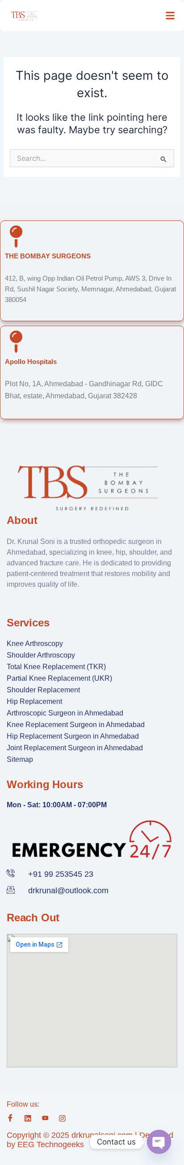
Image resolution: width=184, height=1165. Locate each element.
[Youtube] (45, 1117)
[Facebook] (10, 1118)
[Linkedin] (28, 1117)
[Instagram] (62, 1117)
